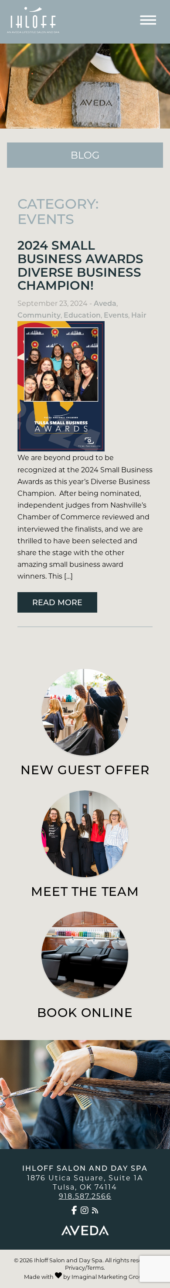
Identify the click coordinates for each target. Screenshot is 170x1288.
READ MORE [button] (57, 602)
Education (82, 314)
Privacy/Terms (84, 1267)
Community (39, 314)
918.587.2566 (85, 1195)
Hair (138, 314)
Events (116, 314)
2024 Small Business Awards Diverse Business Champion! (80, 265)
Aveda (105, 303)
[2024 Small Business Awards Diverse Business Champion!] (85, 386)
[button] (74, 1210)
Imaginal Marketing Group (108, 1276)
